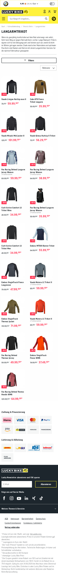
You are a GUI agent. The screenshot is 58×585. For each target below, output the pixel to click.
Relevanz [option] (46, 68)
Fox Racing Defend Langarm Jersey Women (13, 171)
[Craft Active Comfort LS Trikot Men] (14, 232)
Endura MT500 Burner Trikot (42, 246)
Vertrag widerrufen (12, 527)
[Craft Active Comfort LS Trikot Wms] (14, 194)
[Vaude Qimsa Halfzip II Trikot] (43, 122)
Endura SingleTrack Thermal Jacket (9, 320)
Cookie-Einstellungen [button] (13, 523)
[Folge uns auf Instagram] (11, 498)
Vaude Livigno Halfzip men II (13, 99)
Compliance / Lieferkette (32, 523)
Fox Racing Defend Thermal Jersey (9, 356)
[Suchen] (46, 18)
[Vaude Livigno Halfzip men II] (14, 86)
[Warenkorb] (55, 11)
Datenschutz (41, 519)
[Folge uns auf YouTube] (19, 498)
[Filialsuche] (44, 11)
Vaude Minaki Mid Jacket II (12, 136)
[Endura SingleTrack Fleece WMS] (43, 342)
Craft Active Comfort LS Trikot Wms (11, 209)
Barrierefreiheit (27, 519)
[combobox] (28, 18)
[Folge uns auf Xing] (33, 498)
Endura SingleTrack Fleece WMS (38, 356)
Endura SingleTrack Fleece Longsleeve (12, 283)
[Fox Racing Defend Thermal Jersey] (14, 342)
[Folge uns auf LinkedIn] (26, 498)
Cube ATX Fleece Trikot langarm (37, 100)
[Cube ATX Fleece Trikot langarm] (43, 86)
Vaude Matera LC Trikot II (41, 282)
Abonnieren (46, 484)
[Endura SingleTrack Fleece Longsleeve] (14, 269)
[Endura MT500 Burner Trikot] (43, 232)
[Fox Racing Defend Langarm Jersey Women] (14, 156)
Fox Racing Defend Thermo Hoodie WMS (12, 393)
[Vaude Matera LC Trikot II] (43, 269)
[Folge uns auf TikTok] (41, 498)
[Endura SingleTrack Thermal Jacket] (14, 305)
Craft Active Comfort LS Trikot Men (11, 247)
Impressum (15, 519)
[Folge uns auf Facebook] (4, 498)
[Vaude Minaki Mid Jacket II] (14, 122)
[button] (3, 19)
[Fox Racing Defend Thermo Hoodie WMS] (14, 378)
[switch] (52, 3)
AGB (6, 519)
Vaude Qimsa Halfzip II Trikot (42, 136)
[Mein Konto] (49, 11)
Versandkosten (36, 534)
